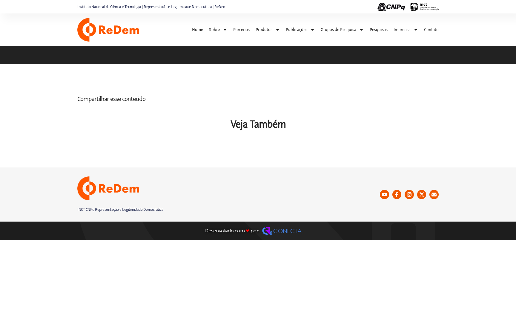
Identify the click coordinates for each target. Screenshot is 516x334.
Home (197, 30)
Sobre (214, 30)
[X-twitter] (421, 194)
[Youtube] (384, 194)
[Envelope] (434, 194)
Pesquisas (379, 30)
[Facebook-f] (397, 194)
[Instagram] (409, 194)
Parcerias (241, 30)
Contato (431, 30)
